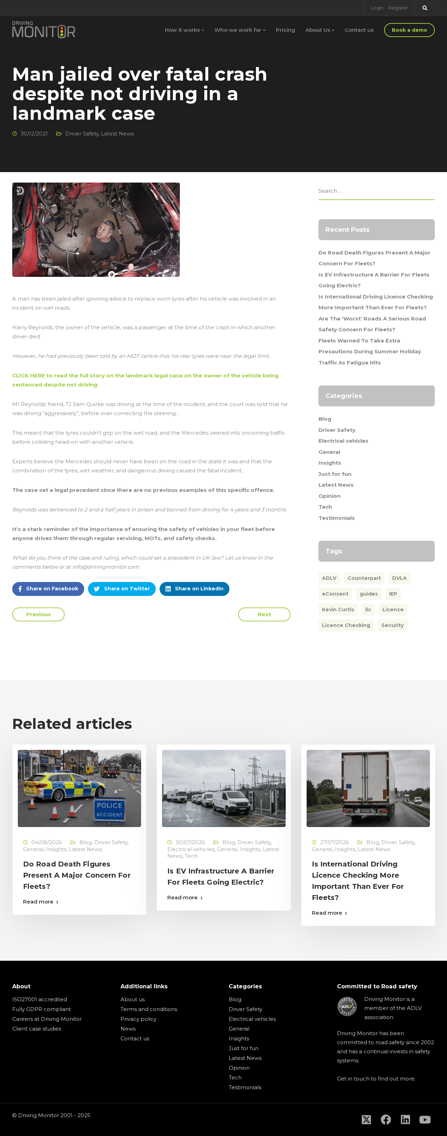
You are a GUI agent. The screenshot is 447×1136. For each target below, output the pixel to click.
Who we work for (237, 30)
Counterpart (364, 578)
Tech (325, 506)
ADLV (329, 578)
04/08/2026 (46, 842)
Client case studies (36, 1028)
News (127, 1028)
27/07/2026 (334, 842)
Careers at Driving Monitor (47, 1019)
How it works (182, 30)
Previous (38, 614)
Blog (324, 418)
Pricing (285, 30)
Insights (329, 462)
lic (368, 609)
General (329, 452)
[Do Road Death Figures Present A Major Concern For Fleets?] (79, 788)
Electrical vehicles (343, 440)
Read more (38, 901)
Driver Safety (81, 133)
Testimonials (336, 518)
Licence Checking (346, 625)
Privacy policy (138, 1019)
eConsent (335, 594)
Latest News (117, 133)
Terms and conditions (148, 1009)
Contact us (359, 30)
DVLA (399, 578)
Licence (393, 609)
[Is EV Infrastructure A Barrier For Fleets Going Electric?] (223, 788)
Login (377, 7)
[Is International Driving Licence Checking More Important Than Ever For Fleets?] (368, 788)
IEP (393, 594)
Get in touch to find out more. (376, 1078)
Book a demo (409, 30)
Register (398, 7)
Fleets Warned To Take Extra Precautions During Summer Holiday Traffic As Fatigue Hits (369, 351)
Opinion (329, 496)
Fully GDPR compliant (41, 1009)
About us (132, 999)
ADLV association (393, 1012)
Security (392, 625)
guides (369, 594)
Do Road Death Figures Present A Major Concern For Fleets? (77, 875)
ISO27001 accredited (39, 999)
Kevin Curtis (338, 609)
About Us (318, 30)
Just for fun (334, 474)
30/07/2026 (190, 842)
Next (264, 614)
